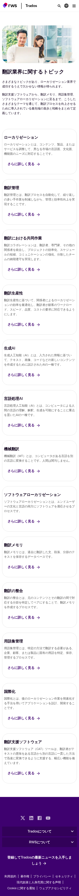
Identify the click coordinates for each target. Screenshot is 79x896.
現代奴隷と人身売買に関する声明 (39, 882)
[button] (10, 5)
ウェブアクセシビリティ (55, 888)
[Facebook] (40, 818)
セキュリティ (64, 876)
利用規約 (10, 876)
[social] (56, 818)
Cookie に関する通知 (21, 888)
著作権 (25, 876)
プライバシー (42, 876)
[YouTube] (48, 818)
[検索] (59, 6)
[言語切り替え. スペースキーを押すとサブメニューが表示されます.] (66, 6)
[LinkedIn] (31, 818)
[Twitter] (23, 818)
